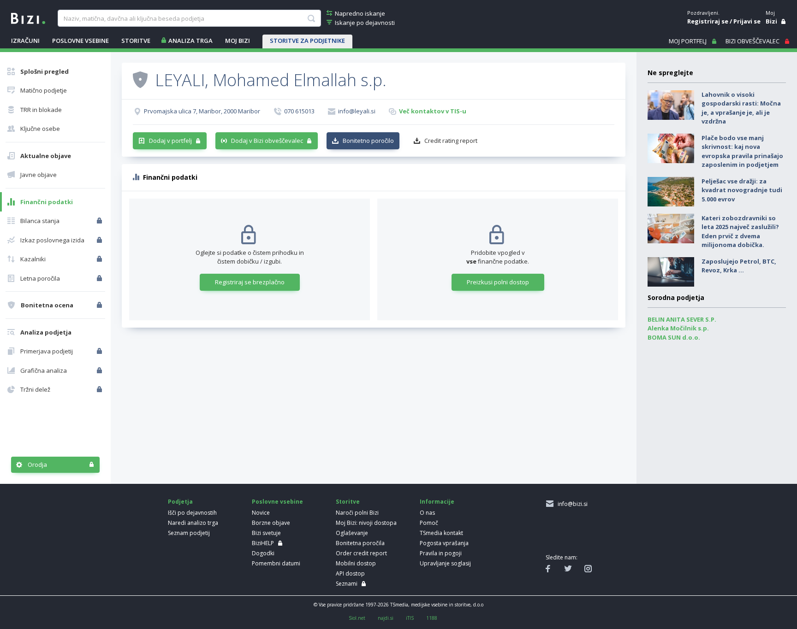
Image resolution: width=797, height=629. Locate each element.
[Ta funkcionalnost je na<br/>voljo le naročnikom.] (100, 221)
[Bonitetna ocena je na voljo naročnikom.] (140, 79)
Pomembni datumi (276, 563)
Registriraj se (707, 21)
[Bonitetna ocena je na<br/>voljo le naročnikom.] (100, 305)
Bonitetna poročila (360, 543)
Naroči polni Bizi (357, 513)
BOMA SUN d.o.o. (674, 337)
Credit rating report (450, 140)
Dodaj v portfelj (170, 140)
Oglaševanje (352, 533)
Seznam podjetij (189, 533)
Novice (261, 513)
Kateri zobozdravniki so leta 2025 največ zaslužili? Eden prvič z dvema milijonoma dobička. (740, 231)
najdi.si (385, 618)
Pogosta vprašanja (444, 543)
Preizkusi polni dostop (498, 282)
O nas (427, 513)
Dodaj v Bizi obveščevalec (267, 140)
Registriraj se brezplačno (250, 282)
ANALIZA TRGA (190, 40)
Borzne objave (271, 523)
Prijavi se (747, 21)
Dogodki (263, 553)
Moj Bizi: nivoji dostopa (366, 523)
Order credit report (361, 553)
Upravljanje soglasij (445, 563)
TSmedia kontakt (441, 533)
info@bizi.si (571, 504)
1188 (431, 618)
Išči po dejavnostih (192, 513)
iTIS (410, 618)
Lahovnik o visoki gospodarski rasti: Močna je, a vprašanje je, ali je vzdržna (741, 108)
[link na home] (28, 17)
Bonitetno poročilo (368, 140)
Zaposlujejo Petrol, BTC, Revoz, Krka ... (739, 266)
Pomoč (429, 523)
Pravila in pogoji (441, 553)
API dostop (350, 573)
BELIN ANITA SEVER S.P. (682, 319)
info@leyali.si (356, 111)
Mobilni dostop (356, 563)
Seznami (346, 584)
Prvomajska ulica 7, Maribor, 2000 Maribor (202, 111)
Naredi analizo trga (193, 523)
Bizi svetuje (266, 533)
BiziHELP (263, 543)
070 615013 (299, 111)
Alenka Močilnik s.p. (678, 328)
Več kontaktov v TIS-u (432, 111)
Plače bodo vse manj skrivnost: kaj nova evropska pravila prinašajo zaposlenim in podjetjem (742, 151)
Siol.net (357, 618)
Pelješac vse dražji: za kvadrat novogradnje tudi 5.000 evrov (742, 190)
